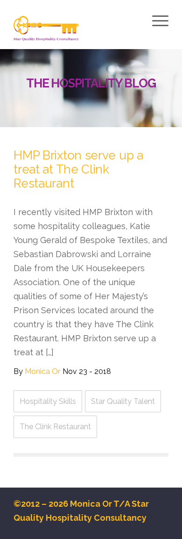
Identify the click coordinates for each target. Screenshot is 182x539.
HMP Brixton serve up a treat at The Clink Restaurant (78, 169)
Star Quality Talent (123, 401)
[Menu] (159, 21)
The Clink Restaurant (55, 426)
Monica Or (42, 371)
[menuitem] (159, 22)
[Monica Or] (75, 29)
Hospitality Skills (48, 401)
